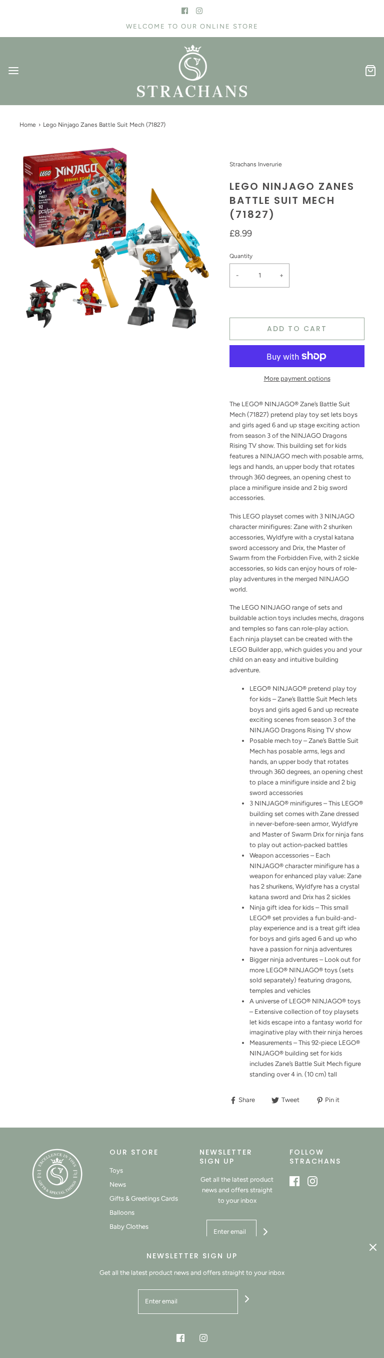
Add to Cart (297, 329)
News (118, 1184)
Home (28, 124)
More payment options (297, 378)
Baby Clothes (129, 1226)
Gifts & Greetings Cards (144, 1198)
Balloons (122, 1212)
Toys (116, 1170)
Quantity (241, 255)
